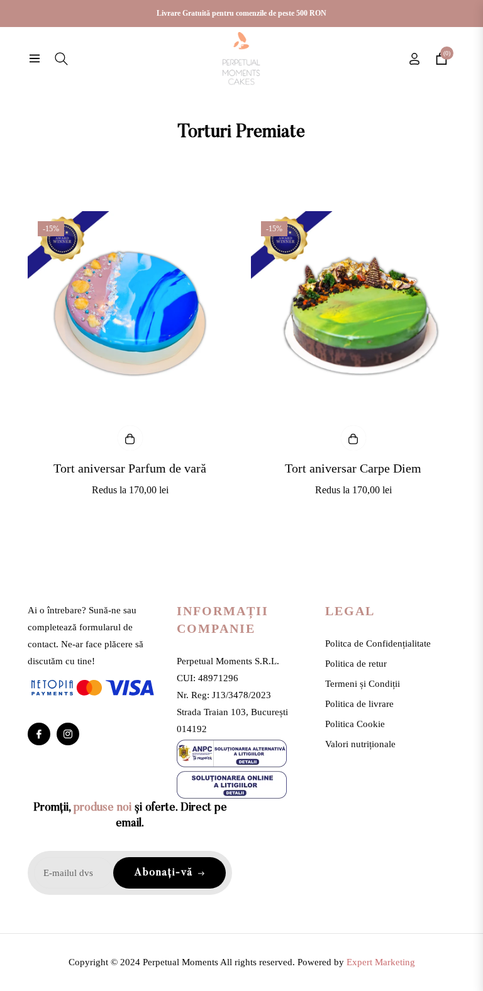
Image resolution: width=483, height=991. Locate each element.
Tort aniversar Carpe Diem (353, 468)
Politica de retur (356, 664)
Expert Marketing (381, 962)
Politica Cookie (355, 724)
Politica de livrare (359, 704)
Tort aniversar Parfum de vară (129, 468)
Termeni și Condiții (362, 684)
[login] (414, 59)
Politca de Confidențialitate (378, 643)
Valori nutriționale (360, 744)
